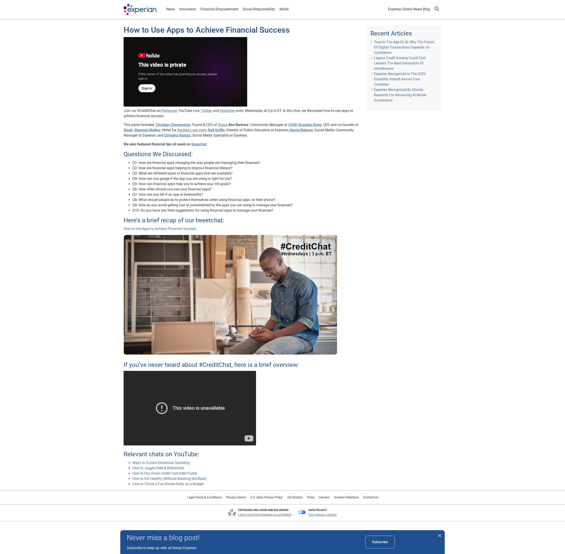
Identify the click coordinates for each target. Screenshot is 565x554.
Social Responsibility (259, 9)
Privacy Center (236, 497)
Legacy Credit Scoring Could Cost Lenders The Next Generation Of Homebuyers (400, 63)
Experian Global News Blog (409, 9)
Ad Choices (294, 497)
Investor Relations (346, 497)
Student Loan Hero (191, 130)
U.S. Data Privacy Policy (266, 497)
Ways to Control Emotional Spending (161, 463)
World (283, 9)
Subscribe (380, 542)
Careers (324, 497)
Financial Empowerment (219, 9)
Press (311, 497)
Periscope (169, 111)
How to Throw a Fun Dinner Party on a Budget (168, 484)
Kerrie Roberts (301, 130)
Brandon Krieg (310, 125)
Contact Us (370, 497)
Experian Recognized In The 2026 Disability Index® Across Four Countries (400, 79)
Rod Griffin (216, 130)
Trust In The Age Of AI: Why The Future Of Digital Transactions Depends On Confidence (404, 47)
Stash (128, 130)
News (170, 9)
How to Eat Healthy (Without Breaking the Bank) (169, 479)
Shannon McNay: (147, 130)
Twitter (206, 111)
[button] (436, 9)
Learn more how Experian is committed (264, 514)
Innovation (187, 9)
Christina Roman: (177, 135)
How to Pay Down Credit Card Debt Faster (164, 473)
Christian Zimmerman (173, 125)
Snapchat (227, 111)
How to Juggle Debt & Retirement (158, 468)
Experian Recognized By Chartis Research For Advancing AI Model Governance (400, 95)
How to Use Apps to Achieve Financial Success (160, 229)
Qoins (222, 125)
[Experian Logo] (141, 9)
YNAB (292, 125)
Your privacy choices (323, 514)
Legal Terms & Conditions (204, 497)
